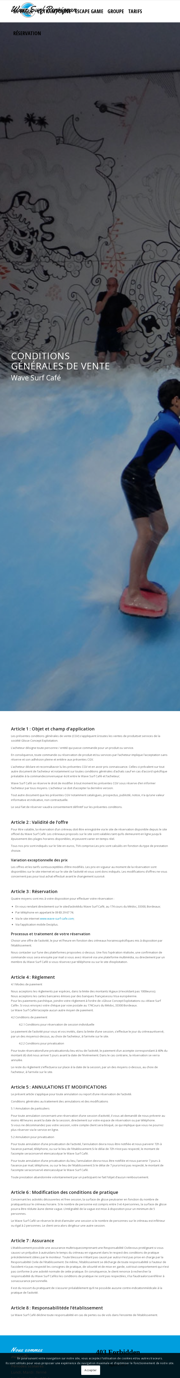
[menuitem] (23, 11)
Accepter (91, 1370)
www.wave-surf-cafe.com (57, 918)
